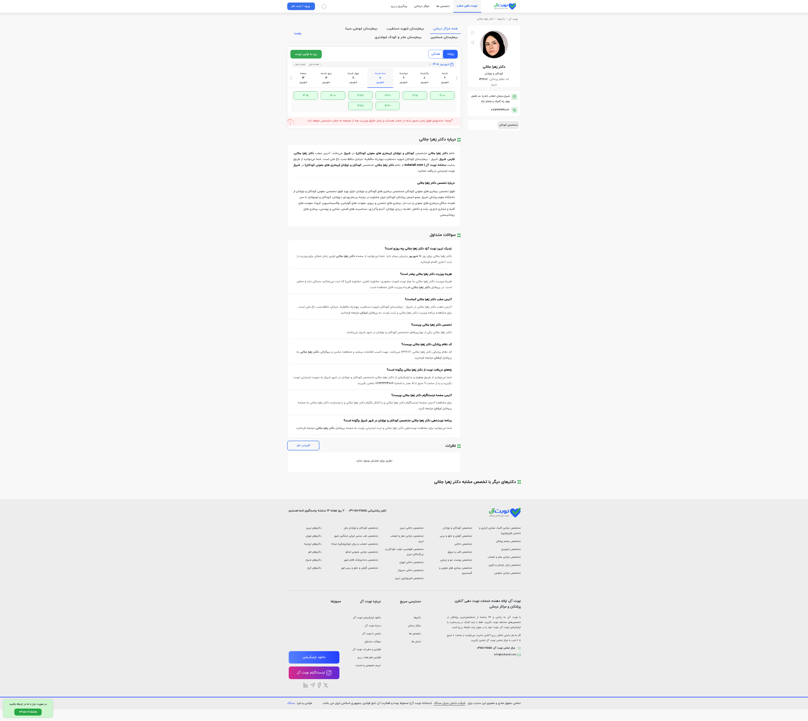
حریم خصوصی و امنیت (368, 665)
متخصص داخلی (463, 544)
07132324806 (500, 110)
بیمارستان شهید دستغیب (405, 28)
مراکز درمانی (414, 625)
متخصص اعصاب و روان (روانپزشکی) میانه (354, 544)
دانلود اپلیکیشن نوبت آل (367, 617)
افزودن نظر (303, 445)
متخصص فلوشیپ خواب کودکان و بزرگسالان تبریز (404, 551)
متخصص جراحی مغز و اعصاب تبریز (407, 538)
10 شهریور (415, 256)
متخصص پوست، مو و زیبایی (456, 560)
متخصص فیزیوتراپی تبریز (409, 578)
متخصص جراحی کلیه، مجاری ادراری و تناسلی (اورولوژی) (500, 530)
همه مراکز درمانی (445, 28)
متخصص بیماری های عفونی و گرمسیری (455, 570)
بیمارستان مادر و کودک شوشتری (398, 37)
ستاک (291, 703)
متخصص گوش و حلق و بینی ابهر (359, 568)
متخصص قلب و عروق (460, 552)
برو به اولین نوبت (306, 54)
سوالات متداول (372, 641)
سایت (419, 377)
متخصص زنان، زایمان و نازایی (505, 565)
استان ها (416, 641)
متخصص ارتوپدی (511, 549)
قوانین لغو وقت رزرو (369, 657)
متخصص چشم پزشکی (508, 541)
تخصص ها (415, 633)
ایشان (364, 313)
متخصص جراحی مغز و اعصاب (504, 557)
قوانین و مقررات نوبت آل (367, 649)
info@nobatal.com (505, 654)
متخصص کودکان (508, 125)
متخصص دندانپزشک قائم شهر (361, 560)
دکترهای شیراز (313, 560)
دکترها (417, 617)
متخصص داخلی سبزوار (411, 570)
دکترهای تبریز (313, 528)
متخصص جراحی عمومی (507, 573)
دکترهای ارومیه (312, 544)
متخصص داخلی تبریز (412, 528)
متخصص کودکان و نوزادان (457, 528)
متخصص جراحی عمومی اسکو (362, 552)
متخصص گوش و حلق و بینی (456, 536)
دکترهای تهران (313, 536)
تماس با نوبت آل (371, 633)
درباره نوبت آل (373, 625)
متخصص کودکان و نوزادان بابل (361, 528)
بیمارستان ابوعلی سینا (361, 28)
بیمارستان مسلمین (444, 37)
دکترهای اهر (314, 552)
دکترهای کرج (314, 568)
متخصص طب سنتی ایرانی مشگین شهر (356, 536)
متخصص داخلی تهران (411, 562)
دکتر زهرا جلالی (345, 256)
